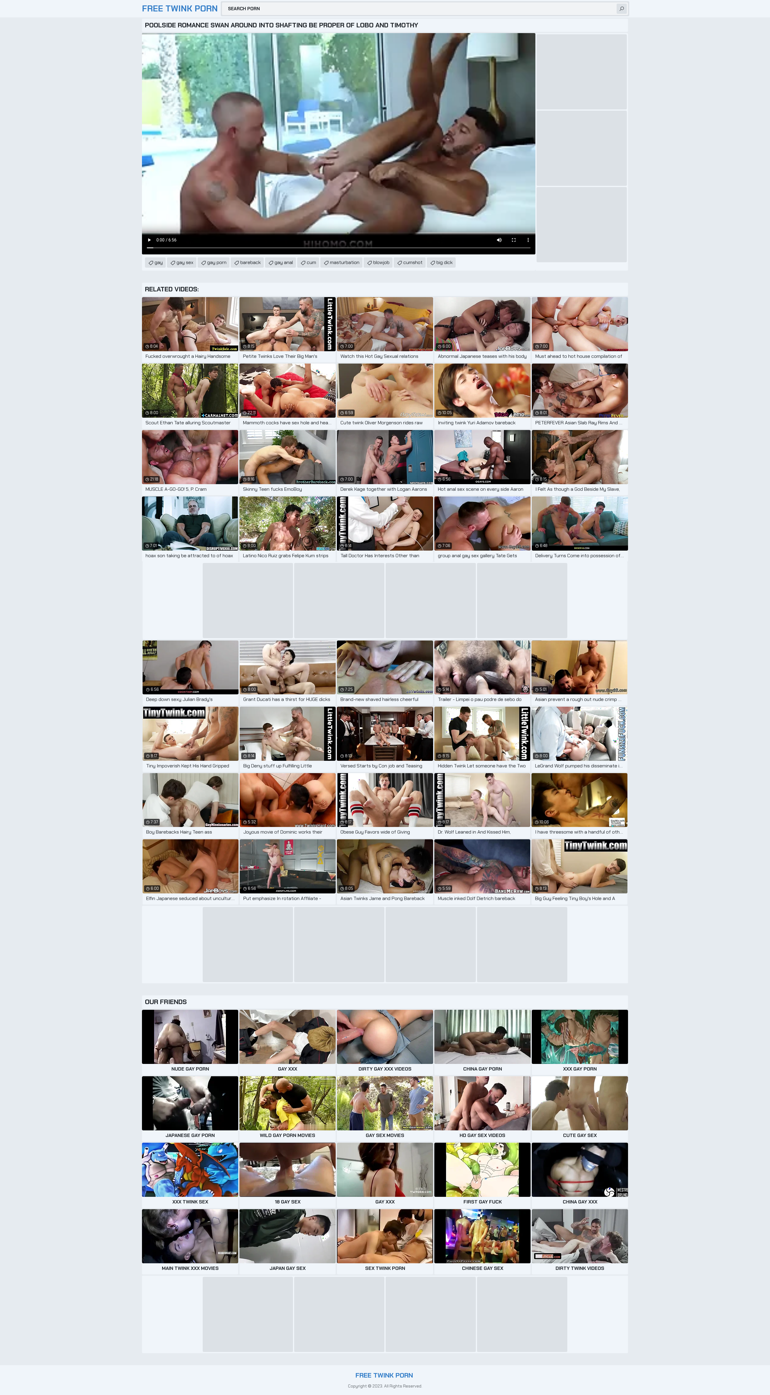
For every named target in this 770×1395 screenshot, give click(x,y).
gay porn (216, 262)
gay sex (185, 262)
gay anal (284, 262)
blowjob (381, 262)
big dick (444, 262)
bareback (250, 262)
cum (311, 262)
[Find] (622, 9)
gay (159, 262)
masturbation (344, 262)
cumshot (413, 262)
